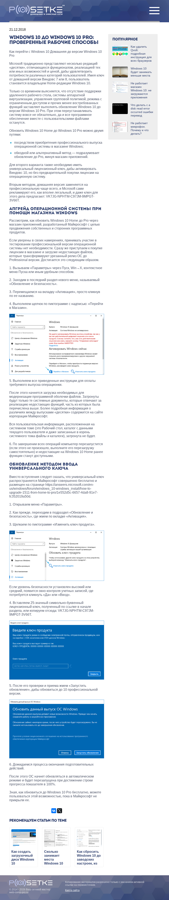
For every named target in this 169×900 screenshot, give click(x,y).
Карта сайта (72, 890)
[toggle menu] (154, 11)
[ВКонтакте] (53, 810)
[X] (59, 810)
